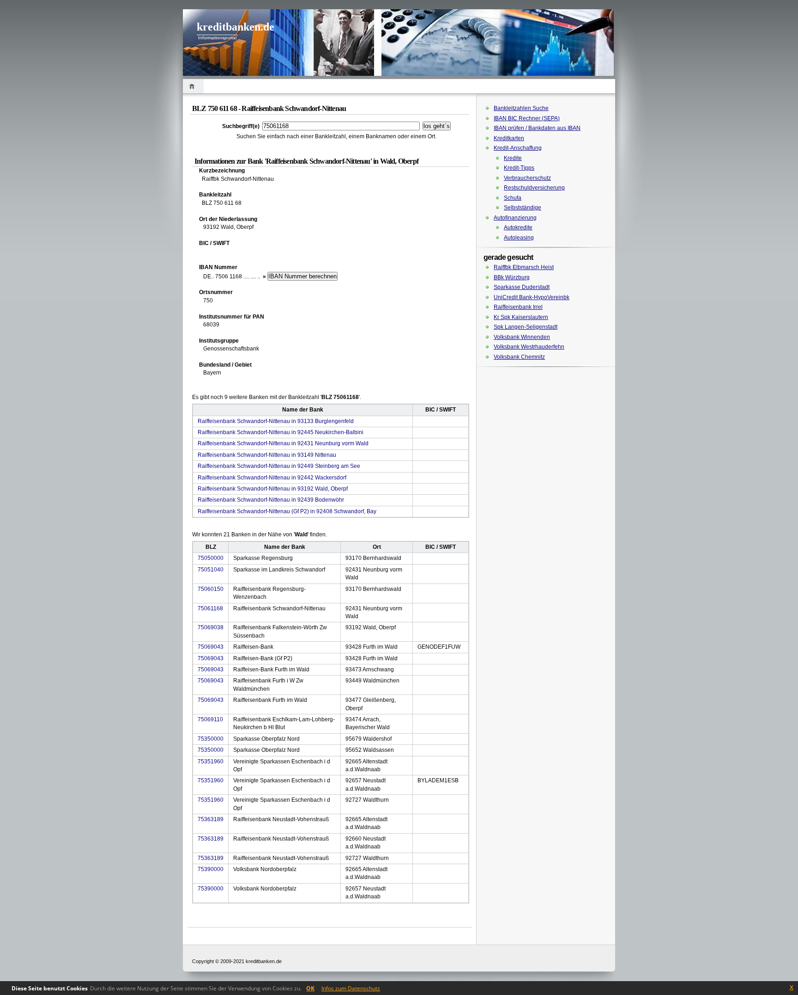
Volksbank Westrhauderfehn (529, 347)
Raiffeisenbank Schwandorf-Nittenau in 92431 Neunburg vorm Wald (283, 443)
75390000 (211, 869)
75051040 (211, 569)
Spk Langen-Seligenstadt (525, 327)
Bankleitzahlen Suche (521, 108)
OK (310, 988)
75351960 (211, 761)
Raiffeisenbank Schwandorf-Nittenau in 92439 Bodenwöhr (271, 500)
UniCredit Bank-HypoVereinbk (531, 297)
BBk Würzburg (512, 277)
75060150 (211, 589)
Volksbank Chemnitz (519, 357)
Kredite (513, 158)
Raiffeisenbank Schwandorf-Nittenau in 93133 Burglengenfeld (276, 421)
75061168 (210, 608)
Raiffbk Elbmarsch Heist (524, 267)
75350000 (211, 739)
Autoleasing (519, 237)
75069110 (210, 719)
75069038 (211, 627)
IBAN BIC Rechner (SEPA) (527, 118)
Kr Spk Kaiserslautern (521, 317)
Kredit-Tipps (519, 168)
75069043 (211, 647)
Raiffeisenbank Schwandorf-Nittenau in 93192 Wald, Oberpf (273, 488)
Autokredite (518, 227)
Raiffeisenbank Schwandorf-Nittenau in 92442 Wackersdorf (272, 477)
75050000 (211, 558)
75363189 (211, 819)
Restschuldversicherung (534, 187)
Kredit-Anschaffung (518, 148)
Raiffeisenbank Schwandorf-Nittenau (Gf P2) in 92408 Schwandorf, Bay (287, 511)
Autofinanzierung (515, 218)
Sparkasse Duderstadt (522, 287)
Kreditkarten (509, 138)
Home (193, 86)
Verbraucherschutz (527, 178)
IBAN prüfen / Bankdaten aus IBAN (537, 128)
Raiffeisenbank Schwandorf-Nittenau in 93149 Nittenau (267, 455)
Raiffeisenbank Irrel (518, 307)
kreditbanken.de (235, 27)
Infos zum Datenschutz (350, 988)
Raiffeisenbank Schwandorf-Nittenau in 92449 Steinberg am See (279, 466)
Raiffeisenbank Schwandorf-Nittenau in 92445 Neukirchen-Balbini (280, 432)
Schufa (512, 198)
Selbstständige (522, 207)
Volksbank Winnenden (522, 337)
